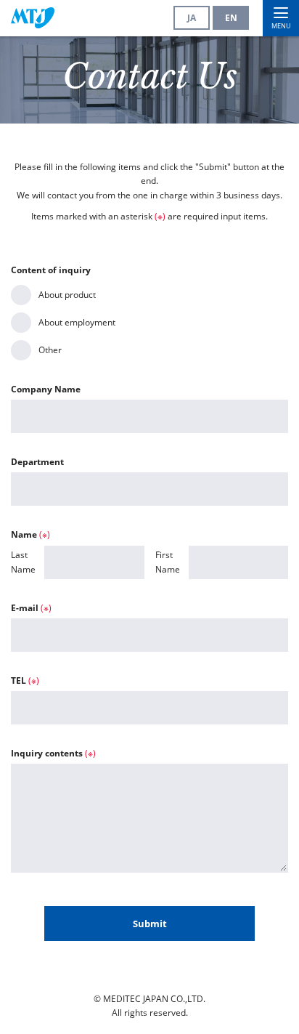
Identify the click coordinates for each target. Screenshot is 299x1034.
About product (67, 294)
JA (191, 18)
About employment (76, 322)
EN (231, 18)
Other (50, 350)
